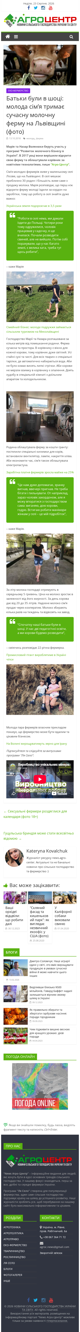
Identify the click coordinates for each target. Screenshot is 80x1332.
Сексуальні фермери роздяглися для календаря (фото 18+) (35, 814)
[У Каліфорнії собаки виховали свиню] (64, 894)
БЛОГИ (11, 952)
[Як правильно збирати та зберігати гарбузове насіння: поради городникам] (16, 1010)
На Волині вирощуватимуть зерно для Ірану (36, 743)
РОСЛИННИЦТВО (14, 1257)
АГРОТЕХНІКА (12, 1227)
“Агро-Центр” (60, 164)
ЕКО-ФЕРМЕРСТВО (18, 90)
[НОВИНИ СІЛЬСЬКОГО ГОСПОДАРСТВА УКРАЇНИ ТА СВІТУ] (40, 15)
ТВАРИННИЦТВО (14, 1251)
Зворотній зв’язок (51, 1253)
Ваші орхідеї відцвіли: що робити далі (14, 915)
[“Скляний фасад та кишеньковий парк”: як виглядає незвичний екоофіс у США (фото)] (40, 894)
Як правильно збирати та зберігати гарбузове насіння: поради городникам (48, 1013)
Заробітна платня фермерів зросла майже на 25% (40, 472)
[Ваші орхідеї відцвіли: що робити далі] (15, 894)
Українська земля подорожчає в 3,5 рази (34, 206)
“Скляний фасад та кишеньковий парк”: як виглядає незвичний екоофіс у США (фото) (39, 921)
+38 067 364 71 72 (54, 1237)
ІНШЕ (7, 1281)
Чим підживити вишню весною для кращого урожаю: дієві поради (50, 1033)
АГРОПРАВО (11, 1239)
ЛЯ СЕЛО (9, 1263)
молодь (30, 138)
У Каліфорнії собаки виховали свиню (63, 915)
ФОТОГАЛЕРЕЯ (13, 1275)
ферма (39, 138)
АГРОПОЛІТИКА (13, 1233)
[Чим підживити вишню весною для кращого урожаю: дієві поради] (16, 1029)
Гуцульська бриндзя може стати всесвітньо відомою (39, 836)
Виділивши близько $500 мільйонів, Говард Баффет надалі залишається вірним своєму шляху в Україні (51, 992)
